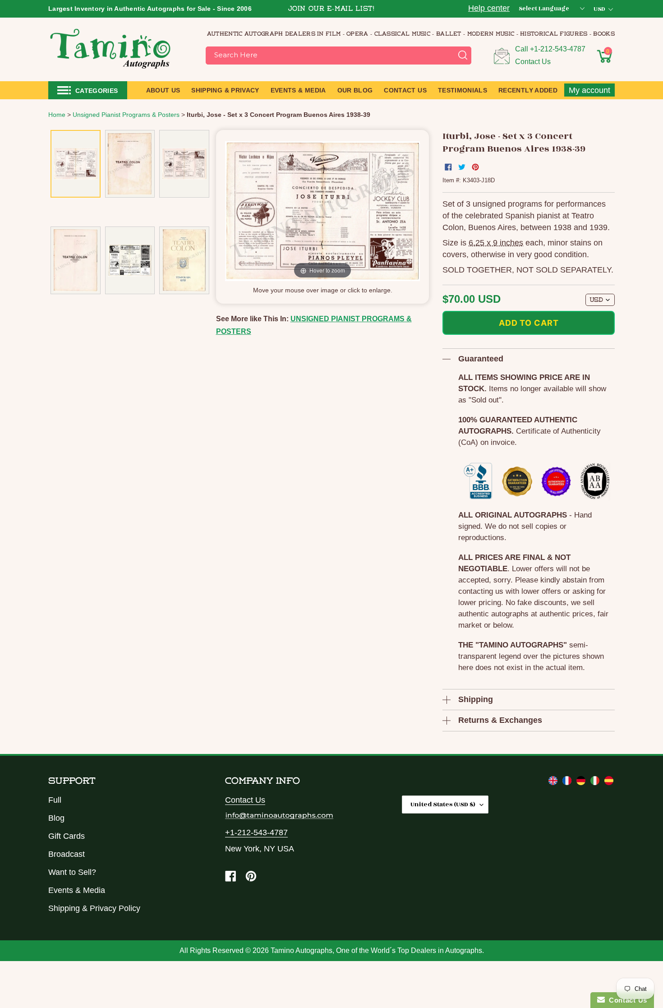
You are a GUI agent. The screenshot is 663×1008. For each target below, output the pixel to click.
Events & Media (76, 890)
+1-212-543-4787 (557, 49)
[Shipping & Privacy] (554, 782)
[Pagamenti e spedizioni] (596, 782)
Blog (56, 818)
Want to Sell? (72, 872)
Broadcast (66, 854)
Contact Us (533, 61)
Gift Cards (66, 836)
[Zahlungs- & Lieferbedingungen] (582, 782)
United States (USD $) (442, 804)
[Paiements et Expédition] (568, 782)
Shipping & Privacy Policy (94, 908)
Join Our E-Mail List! (331, 9)
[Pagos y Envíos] (609, 782)
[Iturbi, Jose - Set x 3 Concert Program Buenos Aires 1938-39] (76, 164)
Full (54, 800)
